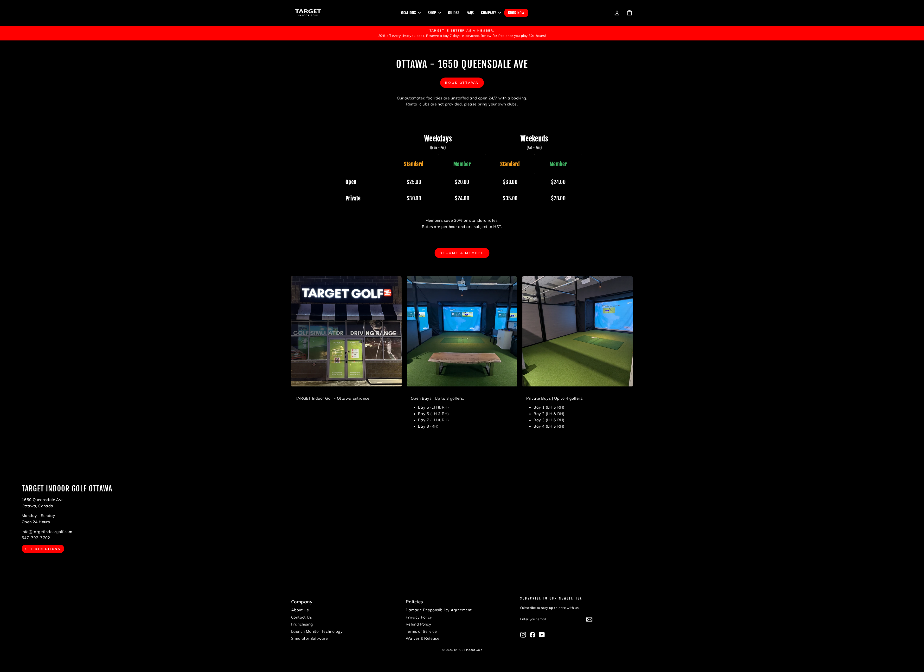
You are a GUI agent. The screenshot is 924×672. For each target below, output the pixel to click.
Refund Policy (418, 624)
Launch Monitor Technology (317, 631)
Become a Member (462, 253)
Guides (453, 12)
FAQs (470, 12)
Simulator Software (309, 638)
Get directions (43, 549)
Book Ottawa (462, 83)
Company (489, 12)
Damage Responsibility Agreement (439, 609)
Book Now (516, 12)
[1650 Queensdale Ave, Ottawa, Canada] (462, 518)
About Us (300, 609)
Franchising (302, 624)
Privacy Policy (419, 617)
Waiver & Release (422, 638)
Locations (408, 12)
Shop (432, 12)
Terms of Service (421, 631)
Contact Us (301, 617)
